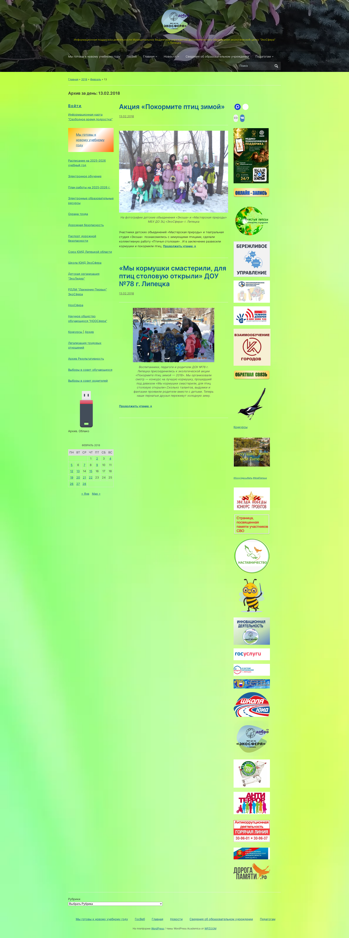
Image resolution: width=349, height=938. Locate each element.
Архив (89, 332)
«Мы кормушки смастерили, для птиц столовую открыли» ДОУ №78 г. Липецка (172, 276)
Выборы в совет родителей (88, 380)
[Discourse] (238, 107)
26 (71, 484)
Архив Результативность (86, 358)
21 (84, 477)
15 (90, 471)
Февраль (95, 79)
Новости (170, 56)
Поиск (276, 66)
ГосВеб (132, 56)
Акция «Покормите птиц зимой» (172, 107)
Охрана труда (78, 214)
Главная (149, 56)
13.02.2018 (126, 116)
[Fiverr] (246, 107)
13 (78, 471)
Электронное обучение (84, 176)
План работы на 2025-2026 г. (89, 187)
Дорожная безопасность (86, 225)
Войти (75, 106)
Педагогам (263, 56)
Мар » (96, 493)
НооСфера (75, 305)
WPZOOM (210, 928)
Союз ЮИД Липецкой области (90, 252)
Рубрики (74, 899)
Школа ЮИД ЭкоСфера (84, 262)
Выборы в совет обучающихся (90, 370)
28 (84, 484)
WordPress (157, 928)
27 (78, 484)
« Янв (85, 493)
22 (91, 477)
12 (71, 471)
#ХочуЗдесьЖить (243, 478)
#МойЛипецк (260, 478)
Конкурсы (75, 332)
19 (71, 477)
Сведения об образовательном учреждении (217, 56)
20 (78, 477)
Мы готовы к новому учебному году (94, 56)
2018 (84, 79)
